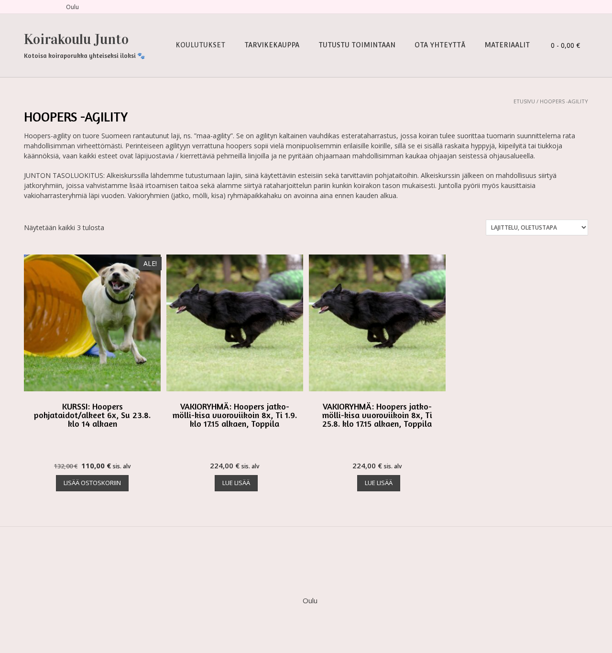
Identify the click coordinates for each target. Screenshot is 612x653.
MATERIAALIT (507, 45)
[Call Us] (38, 6)
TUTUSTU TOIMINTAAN (356, 45)
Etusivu (524, 101)
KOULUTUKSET (200, 45)
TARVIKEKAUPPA (271, 45)
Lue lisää (236, 482)
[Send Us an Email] (27, 6)
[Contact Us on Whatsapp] (50, 6)
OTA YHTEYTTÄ (440, 45)
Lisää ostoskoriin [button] (92, 482)
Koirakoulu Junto (76, 39)
